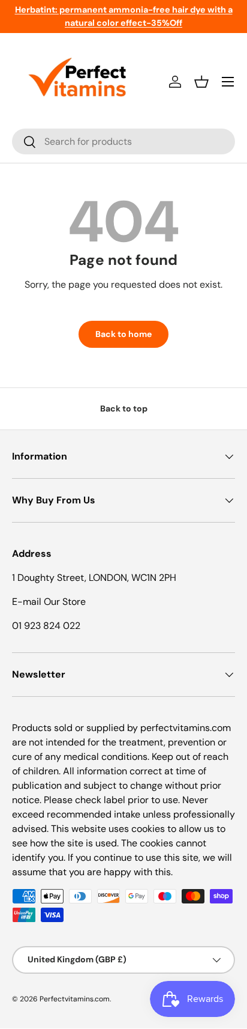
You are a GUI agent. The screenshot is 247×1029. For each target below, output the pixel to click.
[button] (201, 81)
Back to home (123, 334)
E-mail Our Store (49, 601)
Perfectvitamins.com (75, 999)
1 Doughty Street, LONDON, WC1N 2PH (94, 577)
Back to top (123, 408)
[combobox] (123, 141)
